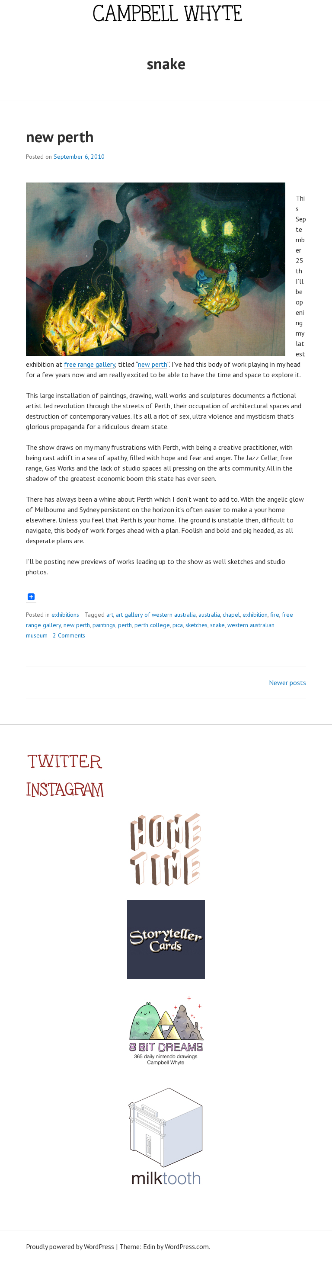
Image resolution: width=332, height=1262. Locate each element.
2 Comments (69, 635)
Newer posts (287, 682)
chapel (231, 614)
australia (209, 614)
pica (177, 625)
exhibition (255, 614)
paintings (104, 625)
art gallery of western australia (156, 614)
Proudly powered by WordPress (70, 1246)
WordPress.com (187, 1246)
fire (274, 614)
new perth (60, 136)
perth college (152, 625)
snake (217, 625)
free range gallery (89, 364)
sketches (196, 625)
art (109, 614)
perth (125, 625)
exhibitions (65, 614)
